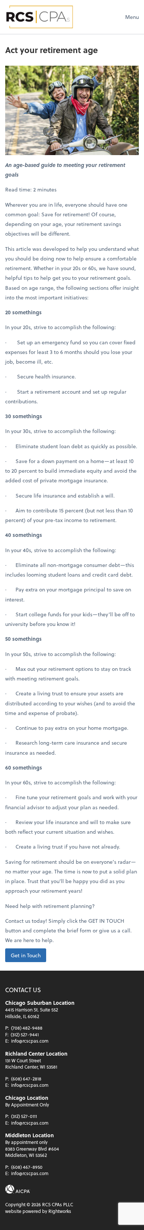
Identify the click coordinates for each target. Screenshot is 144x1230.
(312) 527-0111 (24, 1116)
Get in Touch (26, 955)
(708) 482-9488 (26, 1027)
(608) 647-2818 (26, 1078)
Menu (132, 17)
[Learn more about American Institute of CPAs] (17, 1189)
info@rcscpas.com (29, 1040)
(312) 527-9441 (25, 1034)
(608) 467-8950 (26, 1167)
